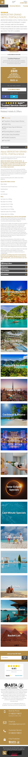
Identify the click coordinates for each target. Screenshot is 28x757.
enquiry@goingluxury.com (17, 724)
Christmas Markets (15, 6)
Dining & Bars (7, 263)
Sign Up (24, 657)
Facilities (6, 271)
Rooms (5, 267)
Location (5, 274)
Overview (5, 147)
